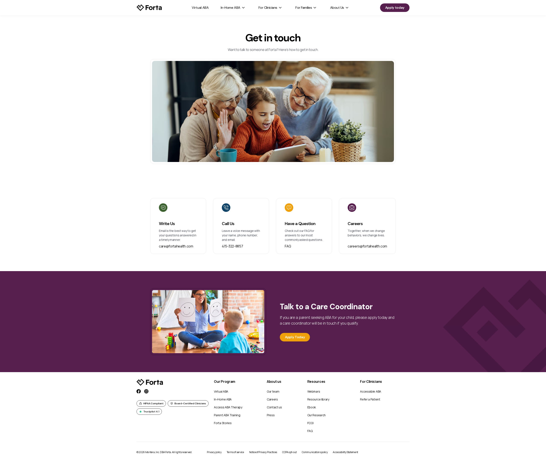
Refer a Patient (370, 399)
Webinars (313, 391)
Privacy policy (214, 452)
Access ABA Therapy (228, 407)
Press (270, 415)
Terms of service (235, 452)
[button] (233, 8)
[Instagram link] (146, 391)
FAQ (310, 431)
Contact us (274, 407)
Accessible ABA (370, 391)
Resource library (318, 399)
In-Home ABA (230, 7)
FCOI (310, 423)
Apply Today (295, 337)
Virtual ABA (200, 7)
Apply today (394, 7)
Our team (273, 391)
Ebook (311, 407)
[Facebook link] (138, 391)
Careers (272, 399)
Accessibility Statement (345, 452)
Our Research (316, 415)
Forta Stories (222, 423)
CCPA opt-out (289, 452)
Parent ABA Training (227, 415)
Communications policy (315, 452)
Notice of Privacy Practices (263, 452)
